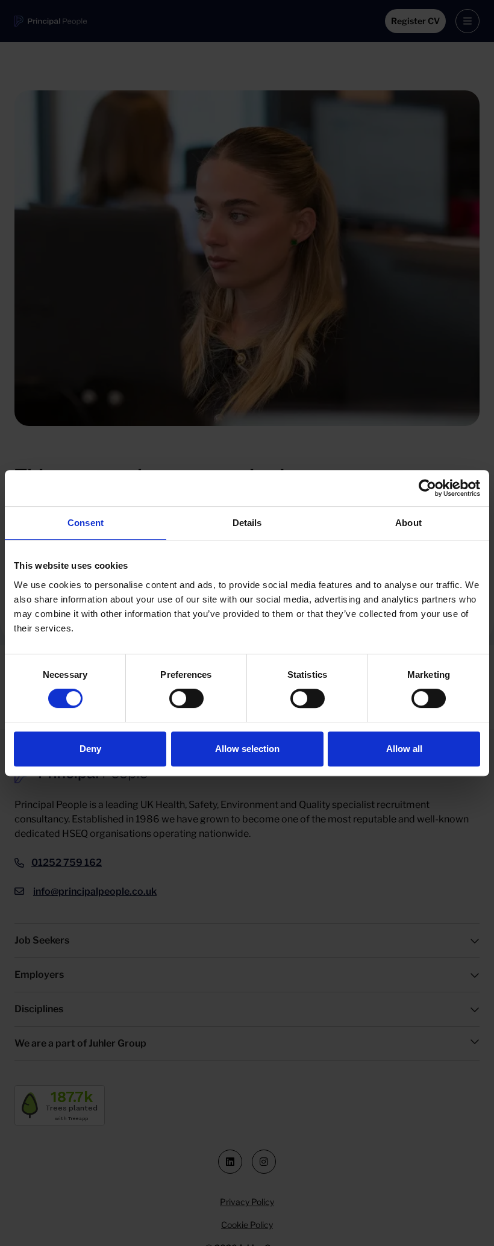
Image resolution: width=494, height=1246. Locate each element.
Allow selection (247, 749)
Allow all (404, 749)
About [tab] (408, 523)
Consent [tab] (85, 523)
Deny (90, 749)
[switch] (186, 698)
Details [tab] (247, 523)
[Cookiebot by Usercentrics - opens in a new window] (427, 488)
